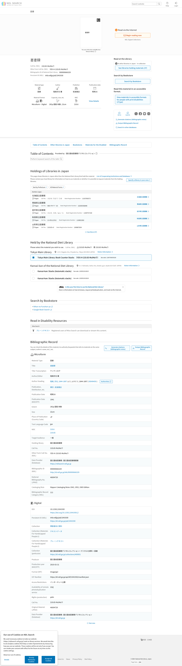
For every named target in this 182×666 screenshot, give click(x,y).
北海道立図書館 (142, 197)
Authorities (105, 381)
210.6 (52, 429)
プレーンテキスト (43, 330)
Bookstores (77, 144)
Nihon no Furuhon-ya (42, 306)
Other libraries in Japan (60, 144)
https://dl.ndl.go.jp (57, 618)
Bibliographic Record (118, 144)
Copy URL (127, 115)
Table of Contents (40, 144)
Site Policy (88, 659)
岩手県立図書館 (142, 211)
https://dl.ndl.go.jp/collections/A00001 (65, 554)
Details (6, 660)
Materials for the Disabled (95, 144)
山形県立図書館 (142, 226)
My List (119, 115)
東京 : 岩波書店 (56, 387)
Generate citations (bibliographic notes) (132, 119)
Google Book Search (41, 309)
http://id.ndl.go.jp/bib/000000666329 (64, 472)
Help (167, 6)
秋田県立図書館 (142, 218)
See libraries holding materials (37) (132, 68)
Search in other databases (127, 127)
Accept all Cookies (48, 659)
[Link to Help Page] (95, 51)
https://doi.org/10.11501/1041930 (63, 512)
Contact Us (60, 659)
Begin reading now (134, 35)
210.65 (52, 432)
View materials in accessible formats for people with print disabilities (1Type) (131, 99)
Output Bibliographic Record (128, 123)
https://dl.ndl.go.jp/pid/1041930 (62, 521)
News (68, 659)
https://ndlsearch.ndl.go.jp (60, 463)
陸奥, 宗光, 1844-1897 (58, 381)
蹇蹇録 (52, 365)
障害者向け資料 (56, 526)
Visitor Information (104, 252)
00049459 (92, 381)
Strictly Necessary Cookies (31, 659)
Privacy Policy (77, 659)
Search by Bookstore (132, 81)
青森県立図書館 (142, 204)
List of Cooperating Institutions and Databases (113, 176)
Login (176, 6)
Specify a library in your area (138, 180)
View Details (94, 101)
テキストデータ (56, 531)
